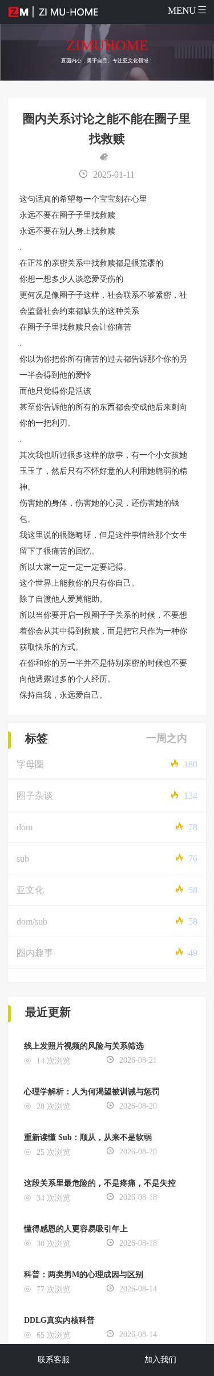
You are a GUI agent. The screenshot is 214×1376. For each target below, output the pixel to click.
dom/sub (32, 921)
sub (23, 858)
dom (25, 827)
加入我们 (160, 1359)
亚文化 (30, 890)
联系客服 (54, 1359)
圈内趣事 (35, 953)
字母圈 (30, 764)
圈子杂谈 (35, 796)
